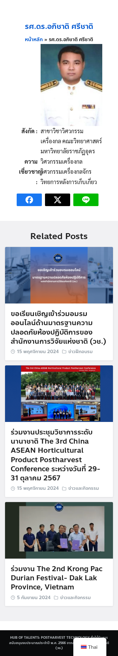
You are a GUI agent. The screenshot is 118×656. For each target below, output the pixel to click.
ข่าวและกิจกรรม (83, 488)
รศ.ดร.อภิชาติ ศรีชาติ (59, 26)
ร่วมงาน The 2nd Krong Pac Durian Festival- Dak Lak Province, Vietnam (57, 578)
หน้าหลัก (34, 39)
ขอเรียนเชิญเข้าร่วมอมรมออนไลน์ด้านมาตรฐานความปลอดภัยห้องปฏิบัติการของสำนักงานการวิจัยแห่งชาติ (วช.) (58, 327)
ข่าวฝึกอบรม (80, 351)
